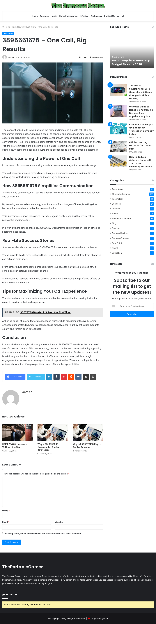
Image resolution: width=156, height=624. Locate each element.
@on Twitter (9, 594)
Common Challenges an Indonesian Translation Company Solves (141, 129)
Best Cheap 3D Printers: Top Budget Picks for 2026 (131, 62)
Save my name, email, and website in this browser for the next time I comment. (43, 533)
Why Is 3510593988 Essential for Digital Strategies (48, 447)
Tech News (17, 27)
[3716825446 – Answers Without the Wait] (17, 432)
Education (117, 253)
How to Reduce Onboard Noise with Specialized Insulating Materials (140, 161)
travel (115, 248)
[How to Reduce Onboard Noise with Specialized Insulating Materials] (118, 161)
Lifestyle (84, 16)
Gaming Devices (120, 233)
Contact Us (109, 16)
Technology (96, 16)
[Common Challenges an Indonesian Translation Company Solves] (118, 128)
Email (5, 522)
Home (35, 16)
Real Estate (117, 243)
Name (6, 510)
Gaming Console (120, 238)
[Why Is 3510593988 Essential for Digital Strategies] (52, 432)
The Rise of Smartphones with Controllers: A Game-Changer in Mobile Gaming (141, 92)
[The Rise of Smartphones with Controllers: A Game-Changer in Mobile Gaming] (118, 90)
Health (54, 16)
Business (44, 16)
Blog (114, 223)
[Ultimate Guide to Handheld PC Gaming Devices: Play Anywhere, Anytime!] (118, 111)
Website (59, 522)
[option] (132, 51)
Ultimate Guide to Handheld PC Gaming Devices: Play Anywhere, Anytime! (141, 111)
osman (11, 57)
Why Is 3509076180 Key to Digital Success (87, 446)
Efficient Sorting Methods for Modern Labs (140, 145)
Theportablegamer (121, 194)
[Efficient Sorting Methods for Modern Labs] (118, 146)
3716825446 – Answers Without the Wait (15, 446)
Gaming (115, 228)
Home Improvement (68, 16)
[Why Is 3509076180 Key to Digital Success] (88, 432)
